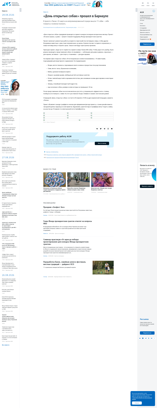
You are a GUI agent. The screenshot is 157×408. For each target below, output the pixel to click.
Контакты (142, 25)
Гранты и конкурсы (59, 233)
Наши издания (144, 37)
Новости (45, 12)
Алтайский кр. (54, 152)
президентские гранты (80, 155)
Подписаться (147, 44)
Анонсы (45, 215)
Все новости (5, 345)
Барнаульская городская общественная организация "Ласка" (63, 157)
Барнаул (48, 152)
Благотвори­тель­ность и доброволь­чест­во (54, 27)
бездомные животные (53, 155)
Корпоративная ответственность (63, 276)
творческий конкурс (96, 155)
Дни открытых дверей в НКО (66, 155)
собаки (89, 155)
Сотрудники (143, 28)
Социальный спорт (78, 192)
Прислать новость (145, 32)
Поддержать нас (144, 39)
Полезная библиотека (146, 34)
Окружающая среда (71, 27)
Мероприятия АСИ (145, 30)
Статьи (45, 276)
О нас (141, 23)
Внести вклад (102, 143)
